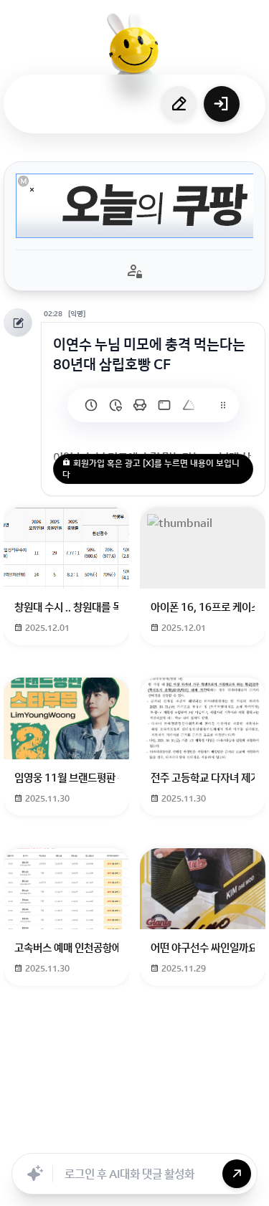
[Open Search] (30, 1137)
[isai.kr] (91, 405)
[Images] (193, 1137)
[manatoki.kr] (115, 405)
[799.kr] (164, 405)
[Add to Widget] (239, 1137)
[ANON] (162, 1137)
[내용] (31, 189)
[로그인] (222, 104)
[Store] (130, 1137)
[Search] (99, 1137)
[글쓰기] (179, 104)
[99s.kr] (188, 405)
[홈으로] (135, 54)
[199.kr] (140, 405)
